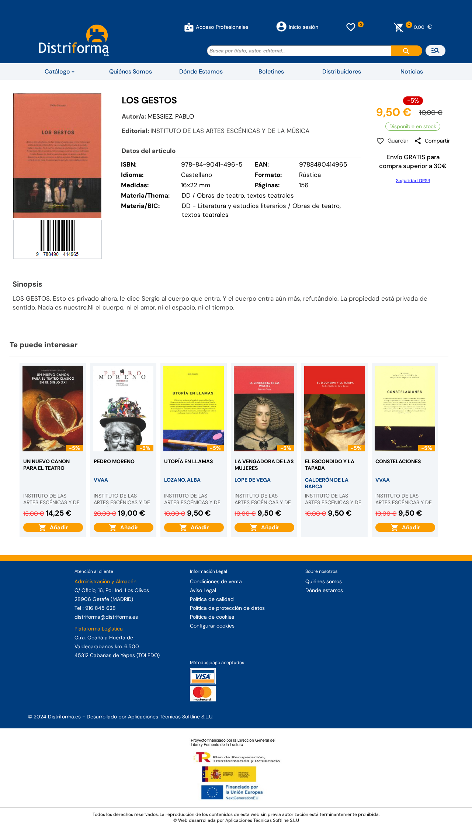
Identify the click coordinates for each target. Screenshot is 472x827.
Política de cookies (212, 617)
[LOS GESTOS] (57, 155)
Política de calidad (212, 599)
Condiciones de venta (216, 581)
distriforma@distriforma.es (106, 617)
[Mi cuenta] (189, 27)
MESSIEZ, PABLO (171, 116)
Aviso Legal (203, 590)
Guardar (397, 140)
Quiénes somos (323, 581)
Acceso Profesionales (222, 27)
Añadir (57, 527)
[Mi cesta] (398, 27)
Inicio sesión (303, 27)
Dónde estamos (324, 590)
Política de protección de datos (227, 608)
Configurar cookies (212, 625)
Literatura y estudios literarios (242, 206)
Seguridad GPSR (413, 181)
